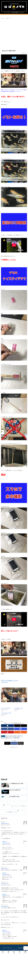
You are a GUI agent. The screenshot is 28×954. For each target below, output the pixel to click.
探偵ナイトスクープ (10, 737)
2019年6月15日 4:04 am (6, 874)
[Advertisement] (14, 34)
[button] (20, 743)
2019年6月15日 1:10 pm (5, 883)
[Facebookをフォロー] (7, 729)
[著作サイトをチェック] (7, 725)
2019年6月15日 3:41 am (5, 868)
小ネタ (3, 736)
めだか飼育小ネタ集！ (18, 708)
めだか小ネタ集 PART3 (6, 708)
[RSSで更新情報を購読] (20, 732)
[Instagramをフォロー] (20, 729)
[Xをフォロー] (20, 725)
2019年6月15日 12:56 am (5, 823)
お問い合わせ (21, 947)
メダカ (21, 736)
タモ (17, 736)
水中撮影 (17, 737)
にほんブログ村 (4, 682)
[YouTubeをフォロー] (7, 732)
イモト (8, 736)
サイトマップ (14, 949)
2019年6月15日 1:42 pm (6, 895)
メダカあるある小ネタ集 (6, 713)
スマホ (13, 736)
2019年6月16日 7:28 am (5, 906)
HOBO (3, 841)
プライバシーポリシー (7, 947)
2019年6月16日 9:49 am (6, 931)
